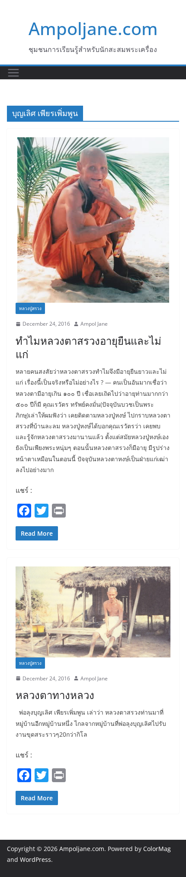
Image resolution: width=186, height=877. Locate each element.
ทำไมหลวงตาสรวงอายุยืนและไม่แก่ (88, 347)
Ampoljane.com (93, 28)
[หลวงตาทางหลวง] (93, 611)
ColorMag (157, 849)
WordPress (35, 859)
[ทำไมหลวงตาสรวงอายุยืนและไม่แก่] (93, 220)
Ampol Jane (94, 323)
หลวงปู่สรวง (30, 308)
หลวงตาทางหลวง (55, 695)
